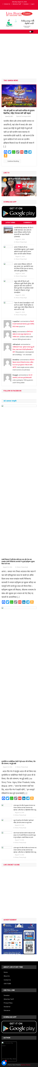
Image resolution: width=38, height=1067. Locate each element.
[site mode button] (31, 32)
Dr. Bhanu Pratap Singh (20, 242)
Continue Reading (13, 161)
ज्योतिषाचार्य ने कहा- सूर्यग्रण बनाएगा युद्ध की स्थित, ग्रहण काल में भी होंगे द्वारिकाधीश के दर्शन (23, 349)
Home (6, 972)
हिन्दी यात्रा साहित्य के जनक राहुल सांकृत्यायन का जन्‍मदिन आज (23, 334)
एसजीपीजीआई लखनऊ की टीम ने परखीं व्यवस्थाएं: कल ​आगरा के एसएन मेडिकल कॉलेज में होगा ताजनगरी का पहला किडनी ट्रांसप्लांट (23, 232)
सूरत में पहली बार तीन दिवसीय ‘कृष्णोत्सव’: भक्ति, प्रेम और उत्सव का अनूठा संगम (23, 821)
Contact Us (7, 4)
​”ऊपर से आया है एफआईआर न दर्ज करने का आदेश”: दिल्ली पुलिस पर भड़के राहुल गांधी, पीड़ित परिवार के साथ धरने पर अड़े (24, 306)
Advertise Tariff (17, 4)
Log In (32, 4)
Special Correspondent (23, 116)
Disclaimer (7, 1006)
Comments (27, 222)
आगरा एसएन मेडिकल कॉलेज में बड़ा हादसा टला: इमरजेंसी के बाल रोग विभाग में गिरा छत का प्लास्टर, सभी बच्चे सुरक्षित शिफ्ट (23, 267)
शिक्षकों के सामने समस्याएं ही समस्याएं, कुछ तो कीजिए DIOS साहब (23, 324)
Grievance (7, 1010)
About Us (7, 976)
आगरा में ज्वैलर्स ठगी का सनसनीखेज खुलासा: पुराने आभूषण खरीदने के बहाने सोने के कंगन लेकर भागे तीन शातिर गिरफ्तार (24, 250)
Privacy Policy (8, 1003)
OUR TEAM (7, 983)
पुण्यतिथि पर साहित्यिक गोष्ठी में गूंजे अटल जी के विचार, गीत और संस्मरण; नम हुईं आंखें (18, 762)
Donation (26, 4)
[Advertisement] (19, 59)
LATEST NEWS (10, 222)
